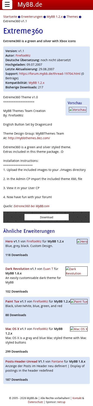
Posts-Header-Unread (21, 361)
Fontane (57, 361)
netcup (61, 402)
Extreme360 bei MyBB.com (31, 206)
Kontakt (77, 398)
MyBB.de (30, 4)
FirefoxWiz (23, 55)
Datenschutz (35, 402)
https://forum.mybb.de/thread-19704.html (49, 74)
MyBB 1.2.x (36, 83)
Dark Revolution (17, 269)
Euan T (48, 269)
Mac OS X (12, 329)
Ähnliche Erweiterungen (29, 231)
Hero (9, 241)
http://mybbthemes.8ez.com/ (29, 138)
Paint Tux (12, 301)
